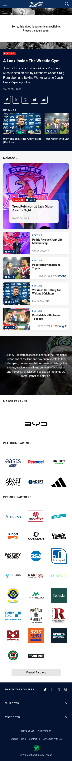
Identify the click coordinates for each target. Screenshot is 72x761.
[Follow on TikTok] (45, 689)
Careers (14, 738)
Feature (9, 53)
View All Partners (36, 672)
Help (23, 738)
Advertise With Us (52, 738)
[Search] (67, 4)
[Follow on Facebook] (52, 689)
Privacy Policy (44, 730)
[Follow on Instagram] (65, 689)
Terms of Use (27, 730)
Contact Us (34, 738)
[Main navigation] (5, 4)
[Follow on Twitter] (58, 689)
